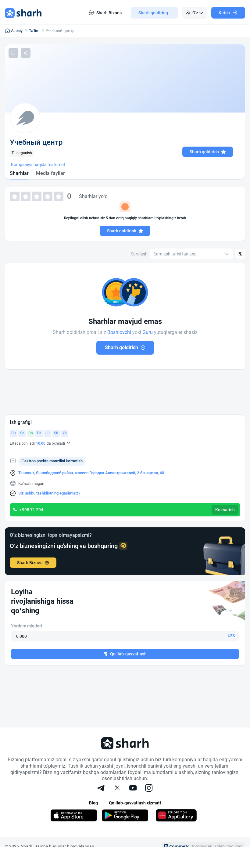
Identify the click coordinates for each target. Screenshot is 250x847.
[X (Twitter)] (117, 788)
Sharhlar (19, 173)
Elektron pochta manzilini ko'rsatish (52, 461)
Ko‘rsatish (225, 509)
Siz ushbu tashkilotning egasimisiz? (49, 493)
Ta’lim (34, 30)
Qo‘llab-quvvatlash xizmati (135, 802)
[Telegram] (101, 788)
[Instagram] (149, 788)
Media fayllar (50, 173)
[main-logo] (23, 13)
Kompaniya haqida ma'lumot (38, 164)
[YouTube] (133, 788)
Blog (93, 802)
